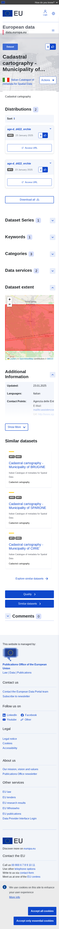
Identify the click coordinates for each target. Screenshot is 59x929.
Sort (9, 118)
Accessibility (10, 748)
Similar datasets (27, 603)
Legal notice (10, 738)
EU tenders (9, 797)
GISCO (50, 358)
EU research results (14, 802)
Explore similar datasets (32, 579)
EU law (7, 791)
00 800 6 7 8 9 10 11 (23, 865)
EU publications (12, 813)
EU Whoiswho (11, 808)
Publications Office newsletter (20, 774)
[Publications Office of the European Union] (28, 653)
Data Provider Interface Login (20, 818)
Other (28, 719)
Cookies (7, 743)
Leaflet (12, 358)
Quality (27, 594)
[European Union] (28, 841)
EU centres (33, 876)
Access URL (31, 148)
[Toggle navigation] (52, 30)
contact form (27, 872)
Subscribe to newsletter (16, 696)
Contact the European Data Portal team (25, 691)
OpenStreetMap (26, 358)
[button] (46, 2)
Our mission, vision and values (20, 769)
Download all (27, 199)
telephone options (25, 869)
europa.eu (30, 848)
